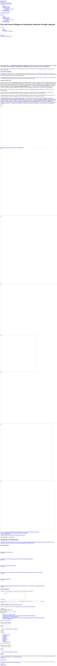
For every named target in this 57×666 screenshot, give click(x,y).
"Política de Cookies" (18, 656)
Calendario (2, 14)
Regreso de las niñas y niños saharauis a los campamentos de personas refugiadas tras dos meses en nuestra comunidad (21, 572)
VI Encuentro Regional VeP (5, 579)
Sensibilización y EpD (8, 36)
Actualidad (5, 30)
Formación (4, 637)
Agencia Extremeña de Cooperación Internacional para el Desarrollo (26, 101)
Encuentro (17, 532)
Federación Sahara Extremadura (7, 77)
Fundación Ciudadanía (38, 100)
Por (22, 531)
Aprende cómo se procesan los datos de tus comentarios (25, 606)
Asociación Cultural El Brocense (19, 99)
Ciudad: (1, 625)
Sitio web (42, 601)
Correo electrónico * (22, 601)
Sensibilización (21, 532)
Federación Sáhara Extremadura (43, 85)
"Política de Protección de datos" (49, 655)
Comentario (2, 599)
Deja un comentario (35, 531)
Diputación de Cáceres (34, 89)
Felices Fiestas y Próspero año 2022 (6, 552)
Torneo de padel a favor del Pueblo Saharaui (8, 565)
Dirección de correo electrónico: (6, 622)
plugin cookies (18, 662)
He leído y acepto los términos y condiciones (9, 628)
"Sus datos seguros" (3, 656)
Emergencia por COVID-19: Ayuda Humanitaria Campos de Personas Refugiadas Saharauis (16, 558)
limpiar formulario (12, 604)
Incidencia (4, 638)
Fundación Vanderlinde (42, 99)
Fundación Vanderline (17, 82)
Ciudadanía (6, 532)
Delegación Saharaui (51, 99)
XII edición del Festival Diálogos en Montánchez (19, 65)
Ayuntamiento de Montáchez (19, 98)
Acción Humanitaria (6, 634)
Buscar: (1, 611)
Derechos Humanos (11, 532)
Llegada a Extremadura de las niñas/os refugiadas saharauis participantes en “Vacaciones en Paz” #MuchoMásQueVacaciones (22, 585)
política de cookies (2, 662)
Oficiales (4, 640)
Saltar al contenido (3, 0)
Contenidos (2, 609)
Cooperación (5, 636)
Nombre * (2, 601)
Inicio (4, 29)
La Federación (5, 639)
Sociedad (25, 532)
